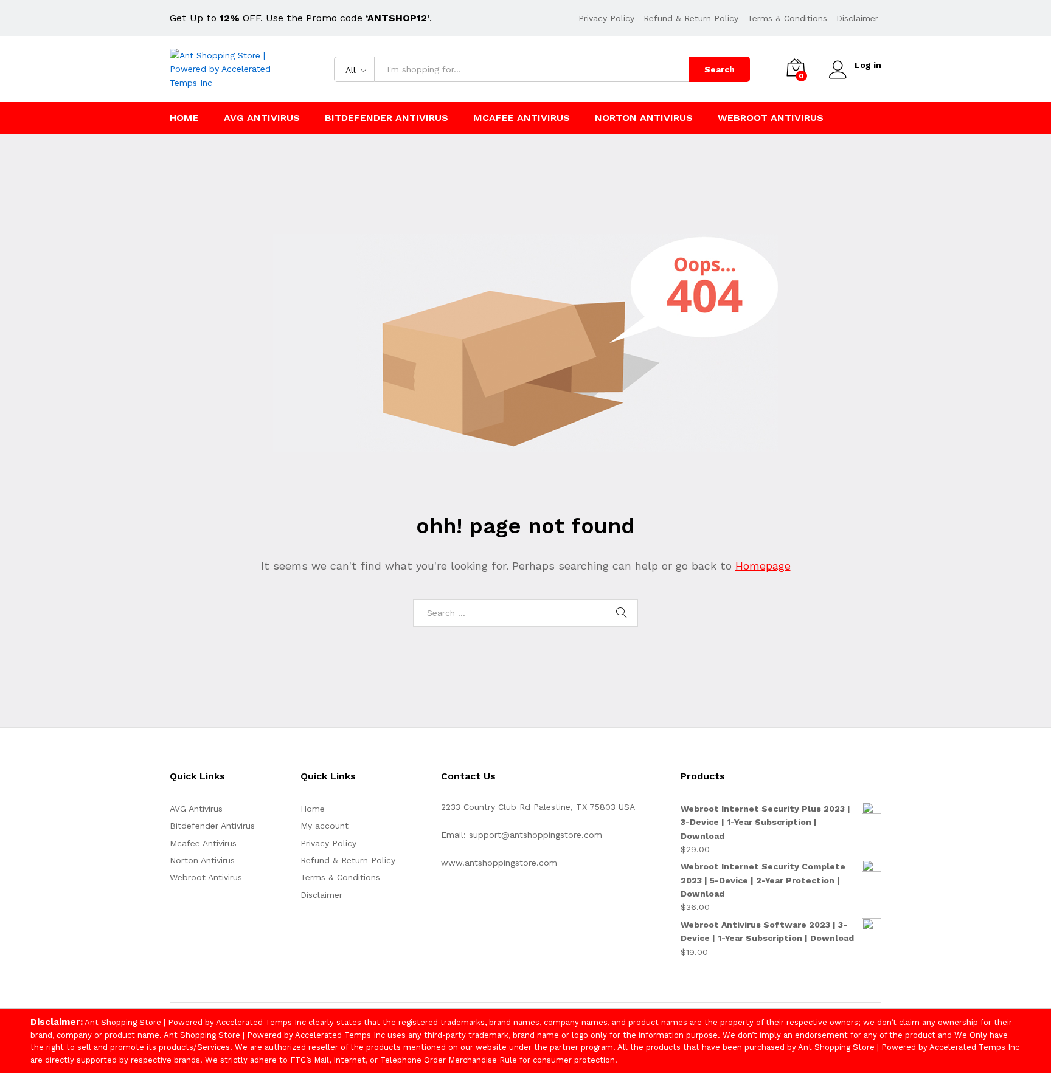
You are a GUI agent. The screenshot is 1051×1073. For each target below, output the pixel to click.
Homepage (763, 565)
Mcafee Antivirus (521, 118)
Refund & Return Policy (690, 18)
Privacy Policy (606, 18)
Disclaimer (857, 18)
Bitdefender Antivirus (386, 118)
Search (719, 69)
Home (184, 118)
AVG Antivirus (262, 118)
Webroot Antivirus (771, 118)
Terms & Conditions (787, 18)
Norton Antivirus (644, 118)
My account (324, 825)
